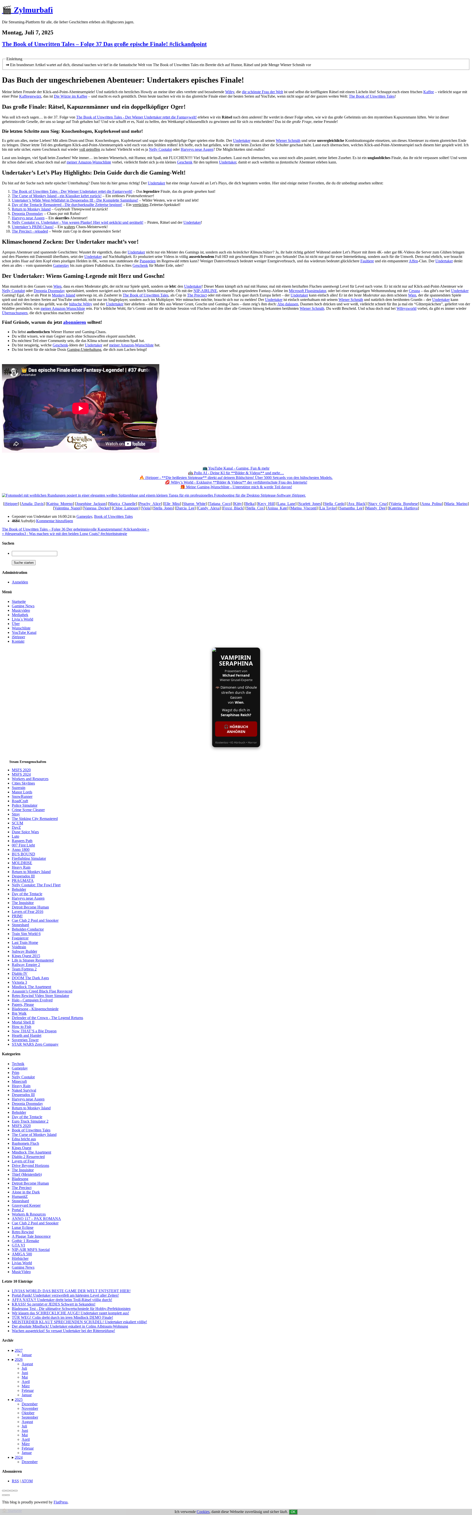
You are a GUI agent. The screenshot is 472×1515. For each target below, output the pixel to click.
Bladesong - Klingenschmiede (35, 1009)
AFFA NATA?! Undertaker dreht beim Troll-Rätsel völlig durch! (62, 1300)
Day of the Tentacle (27, 894)
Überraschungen (15, 313)
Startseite (19, 601)
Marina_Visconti (303, 508)
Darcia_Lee (185, 508)
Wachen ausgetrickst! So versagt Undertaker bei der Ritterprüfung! (63, 1331)
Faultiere (367, 261)
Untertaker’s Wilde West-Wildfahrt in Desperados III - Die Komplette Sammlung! (75, 200)
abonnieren (74, 322)
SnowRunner (22, 796)
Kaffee (428, 92)
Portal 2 (18, 1210)
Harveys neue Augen (197, 149)
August (27, 1364)
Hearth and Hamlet (26, 1035)
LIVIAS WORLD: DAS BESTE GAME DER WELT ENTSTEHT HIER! (71, 1291)
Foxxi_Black (233, 508)
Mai (25, 1377)
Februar (28, 1390)
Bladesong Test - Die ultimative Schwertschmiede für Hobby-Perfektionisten (71, 1309)
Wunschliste (21, 628)
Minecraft (19, 1081)
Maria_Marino (456, 504)
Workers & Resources (29, 1214)
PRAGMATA (23, 880)
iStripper (11, 504)
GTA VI (18, 1245)
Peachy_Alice (150, 504)
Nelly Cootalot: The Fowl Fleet (36, 885)
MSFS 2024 (21, 774)
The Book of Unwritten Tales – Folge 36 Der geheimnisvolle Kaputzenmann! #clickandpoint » (75, 529)
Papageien (148, 261)
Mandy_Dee (375, 508)
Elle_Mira (172, 504)
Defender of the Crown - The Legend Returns (47, 1018)
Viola (146, 508)
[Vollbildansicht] (12, 1490)
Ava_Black (356, 504)
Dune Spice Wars (25, 832)
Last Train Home (25, 942)
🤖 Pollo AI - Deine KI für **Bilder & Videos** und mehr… (236, 473)
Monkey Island (63, 295)
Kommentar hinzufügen (54, 521)
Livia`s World (22, 619)
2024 (19, 1457)
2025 (19, 1399)
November (30, 1408)
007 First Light (23, 845)
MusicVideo (21, 1272)
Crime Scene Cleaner (28, 810)
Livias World (22, 1263)
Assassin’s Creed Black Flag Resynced (42, 991)
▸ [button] (13, 1350)
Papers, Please (23, 1004)
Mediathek (20, 615)
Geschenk (184, 162)
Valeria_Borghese (404, 504)
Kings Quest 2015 (26, 956)
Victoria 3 (19, 982)
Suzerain (18, 788)
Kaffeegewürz (30, 96)
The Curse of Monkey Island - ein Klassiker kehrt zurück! (57, 196)
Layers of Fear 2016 (27, 911)
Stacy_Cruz (378, 504)
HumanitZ (20, 1196)
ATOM (27, 1481)
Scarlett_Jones (310, 504)
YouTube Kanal (24, 632)
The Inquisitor (23, 903)
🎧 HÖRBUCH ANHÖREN (236, 729)
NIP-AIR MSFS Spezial (31, 1250)
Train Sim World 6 (26, 934)
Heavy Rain (21, 867)
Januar (27, 1355)
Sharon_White (194, 504)
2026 (19, 1359)
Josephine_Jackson (91, 504)
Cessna (414, 291)
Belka (249, 504)
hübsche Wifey (80, 304)
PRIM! (17, 916)
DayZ (16, 827)
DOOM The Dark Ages (30, 978)
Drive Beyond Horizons (30, 1165)
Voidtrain (19, 947)
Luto (15, 836)
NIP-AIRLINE (205, 291)
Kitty (238, 504)
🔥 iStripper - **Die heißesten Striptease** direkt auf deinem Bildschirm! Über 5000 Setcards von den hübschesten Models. (236, 477)
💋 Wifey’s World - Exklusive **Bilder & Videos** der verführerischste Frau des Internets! (236, 482)
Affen (413, 261)
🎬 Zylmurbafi (27, 9)
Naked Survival (24, 1090)
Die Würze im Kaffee (70, 96)
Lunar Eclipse (22, 1227)
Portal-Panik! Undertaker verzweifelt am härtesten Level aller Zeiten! (65, 1295)
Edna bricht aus (24, 1139)
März (26, 1386)
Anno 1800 (21, 849)
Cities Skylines (23, 783)
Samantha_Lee (351, 508)
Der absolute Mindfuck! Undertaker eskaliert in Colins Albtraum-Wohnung (70, 1326)
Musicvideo (21, 610)
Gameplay (61, 265)
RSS (15, 1481)
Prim (15, 1072)
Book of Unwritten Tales (113, 516)
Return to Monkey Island (31, 209)
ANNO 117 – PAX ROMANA (36, 1219)
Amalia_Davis (32, 504)
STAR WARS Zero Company (35, 1044)
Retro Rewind (23, 1232)
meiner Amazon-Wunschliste (89, 162)
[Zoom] (16, 1490)
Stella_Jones (163, 508)
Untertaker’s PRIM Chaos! (33, 227)
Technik (18, 1064)
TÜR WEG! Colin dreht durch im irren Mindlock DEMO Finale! (62, 1317)
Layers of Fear (23, 1161)
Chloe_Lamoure (125, 508)
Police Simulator (24, 805)
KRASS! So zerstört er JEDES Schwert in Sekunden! (53, 1304)
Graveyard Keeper (26, 1205)
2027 (19, 1350)
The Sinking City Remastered (35, 819)
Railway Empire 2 (26, 965)
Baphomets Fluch (25, 1143)
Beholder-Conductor (28, 929)
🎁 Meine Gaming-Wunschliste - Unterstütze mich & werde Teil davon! (236, 487)
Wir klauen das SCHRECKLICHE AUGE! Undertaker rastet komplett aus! (70, 1313)
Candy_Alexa (209, 508)
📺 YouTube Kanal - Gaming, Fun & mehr (236, 468)
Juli (24, 1368)
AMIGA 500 (22, 1254)
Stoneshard (20, 925)
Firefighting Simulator (29, 858)
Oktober (28, 1413)
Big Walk (19, 1013)
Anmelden (20, 582)
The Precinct (197, 295)
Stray (16, 814)
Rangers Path (22, 841)
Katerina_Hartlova (403, 508)
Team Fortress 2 (24, 969)
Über (16, 624)
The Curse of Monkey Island (34, 1134)
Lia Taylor (328, 508)
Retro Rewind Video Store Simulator (40, 996)
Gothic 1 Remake (25, 1241)
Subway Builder (24, 951)
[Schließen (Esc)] (4, 1490)
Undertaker (242, 140)
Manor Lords (22, 792)
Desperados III (23, 876)
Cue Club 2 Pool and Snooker (35, 920)
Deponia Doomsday (27, 213)
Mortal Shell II (23, 1022)
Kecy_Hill (266, 504)
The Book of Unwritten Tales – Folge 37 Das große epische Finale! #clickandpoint (104, 44)
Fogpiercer (20, 938)
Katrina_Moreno (60, 504)
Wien (57, 286)
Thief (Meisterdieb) (27, 1174)
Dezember (30, 1404)
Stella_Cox (255, 508)
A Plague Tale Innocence (31, 1236)
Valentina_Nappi (67, 508)
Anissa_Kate (277, 508)
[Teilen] (8, 1490)
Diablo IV (20, 973)
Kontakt (18, 641)
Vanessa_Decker (97, 508)
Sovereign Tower (25, 1040)
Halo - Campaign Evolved (32, 1000)
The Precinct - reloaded (30, 231)
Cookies (203, 1512)
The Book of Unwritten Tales (372, 96)
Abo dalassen (287, 304)
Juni (25, 1373)
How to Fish (21, 1027)
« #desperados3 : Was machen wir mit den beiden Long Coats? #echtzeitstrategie (64, 534)
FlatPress (61, 1502)
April (26, 1382)
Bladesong (20, 1179)
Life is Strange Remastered (33, 960)
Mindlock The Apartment (31, 987)
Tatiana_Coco (220, 504)
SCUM (17, 823)
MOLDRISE (22, 863)
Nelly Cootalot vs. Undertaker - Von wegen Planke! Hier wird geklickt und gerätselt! (77, 222)
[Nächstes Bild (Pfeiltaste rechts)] (8, 1495)
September (30, 1417)
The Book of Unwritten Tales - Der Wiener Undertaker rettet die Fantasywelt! (136, 117)
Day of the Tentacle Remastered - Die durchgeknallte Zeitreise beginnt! (67, 205)
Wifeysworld (406, 308)
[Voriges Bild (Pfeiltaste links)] (4, 1495)
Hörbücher (20, 1258)
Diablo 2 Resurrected (28, 1157)
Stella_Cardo (334, 504)
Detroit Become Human (30, 907)
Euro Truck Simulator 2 (30, 1121)
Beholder (19, 889)
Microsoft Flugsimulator (307, 291)
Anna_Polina (431, 504)
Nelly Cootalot (160, 149)
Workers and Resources (30, 779)
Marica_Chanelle (122, 504)
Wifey (229, 92)
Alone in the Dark (26, 1192)
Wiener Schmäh (288, 140)
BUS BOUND (23, 854)
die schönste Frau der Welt (262, 92)
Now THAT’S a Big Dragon (34, 1031)
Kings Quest (21, 1148)
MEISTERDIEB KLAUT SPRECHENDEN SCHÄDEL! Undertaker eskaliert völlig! (79, 1322)
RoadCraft (20, 801)
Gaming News (23, 606)
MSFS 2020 (21, 770)
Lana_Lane (286, 504)
